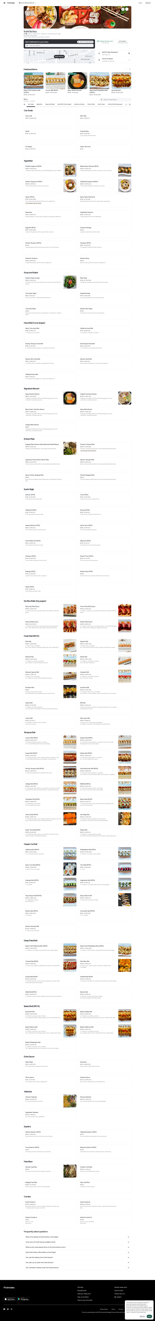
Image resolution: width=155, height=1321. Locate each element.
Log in (140, 3)
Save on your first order (85, 1300)
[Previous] (126, 69)
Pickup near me (119, 1294)
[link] (123, 9)
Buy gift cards (82, 1290)
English (119, 1297)
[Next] (129, 69)
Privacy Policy (104, 1309)
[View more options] (126, 9)
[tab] (31, 104)
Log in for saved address (86, 42)
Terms (113, 1309)
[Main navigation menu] (4, 3)
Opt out (142, 1316)
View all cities (118, 1290)
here (144, 1312)
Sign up (148, 3)
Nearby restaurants (120, 1287)
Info (59, 33)
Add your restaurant (84, 1294)
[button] (77, 1237)
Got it (149, 1316)
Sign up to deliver (83, 1297)
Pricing (121, 1309)
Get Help (80, 1287)
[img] (59, 56)
